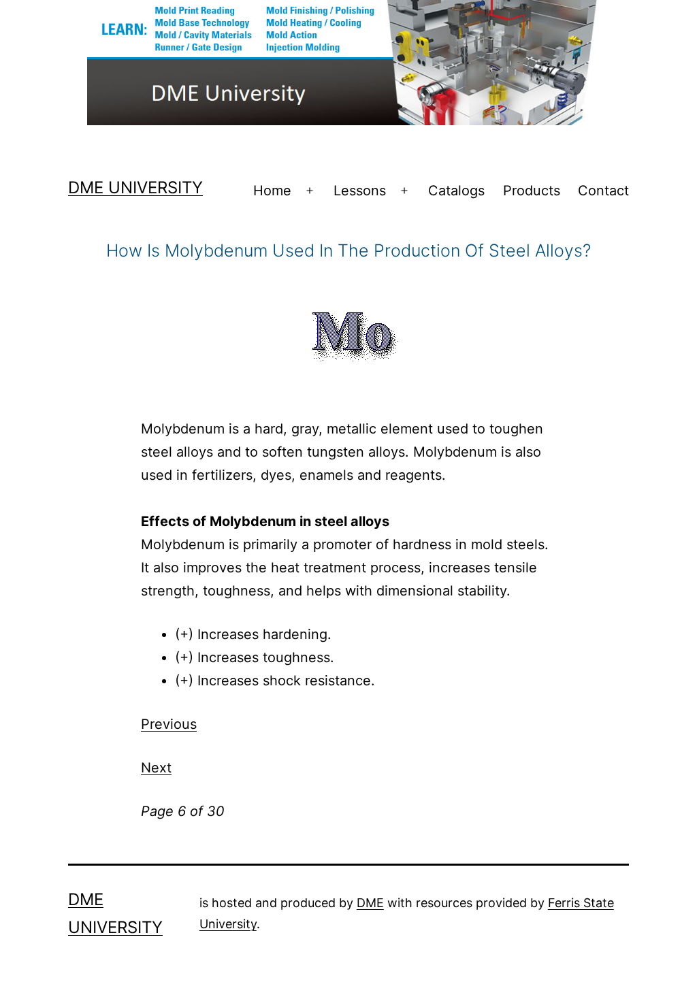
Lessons (360, 190)
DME (370, 903)
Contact (603, 190)
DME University (135, 187)
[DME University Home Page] (348, 61)
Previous (169, 724)
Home (272, 190)
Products (531, 190)
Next (156, 767)
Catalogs (456, 190)
